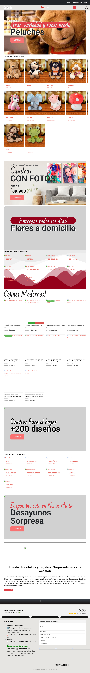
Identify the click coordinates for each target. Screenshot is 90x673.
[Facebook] (5, 7)
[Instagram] (10, 7)
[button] (81, 8)
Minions (80, 324)
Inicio (42, 626)
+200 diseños (35, 429)
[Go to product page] (13, 310)
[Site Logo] (45, 7)
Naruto (59, 324)
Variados (85, 324)
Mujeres (80, 359)
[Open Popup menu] (74, 7)
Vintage (22, 324)
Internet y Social (61, 359)
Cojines (42, 640)
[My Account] (86, 8)
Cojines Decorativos (14, 324)
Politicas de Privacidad (80, 2)
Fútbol (16, 394)
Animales (6, 324)
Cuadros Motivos (45, 635)
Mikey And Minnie (40, 359)
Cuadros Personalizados (48, 637)
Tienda (68, 2)
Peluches (43, 632)
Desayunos (43, 643)
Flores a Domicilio (46, 629)
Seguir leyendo (8, 590)
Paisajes (85, 359)
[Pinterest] (8, 7)
